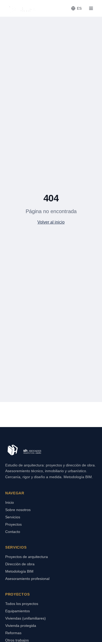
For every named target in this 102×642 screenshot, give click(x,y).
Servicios (12, 517)
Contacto (12, 532)
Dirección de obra (20, 564)
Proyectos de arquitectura (26, 557)
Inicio (9, 502)
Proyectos (13, 524)
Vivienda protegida (20, 625)
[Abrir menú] (91, 8)
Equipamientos (17, 611)
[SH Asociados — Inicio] (21, 8)
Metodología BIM (19, 571)
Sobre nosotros (18, 510)
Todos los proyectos (21, 604)
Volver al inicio (51, 222)
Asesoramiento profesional (27, 579)
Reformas (13, 633)
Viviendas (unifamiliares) (25, 618)
